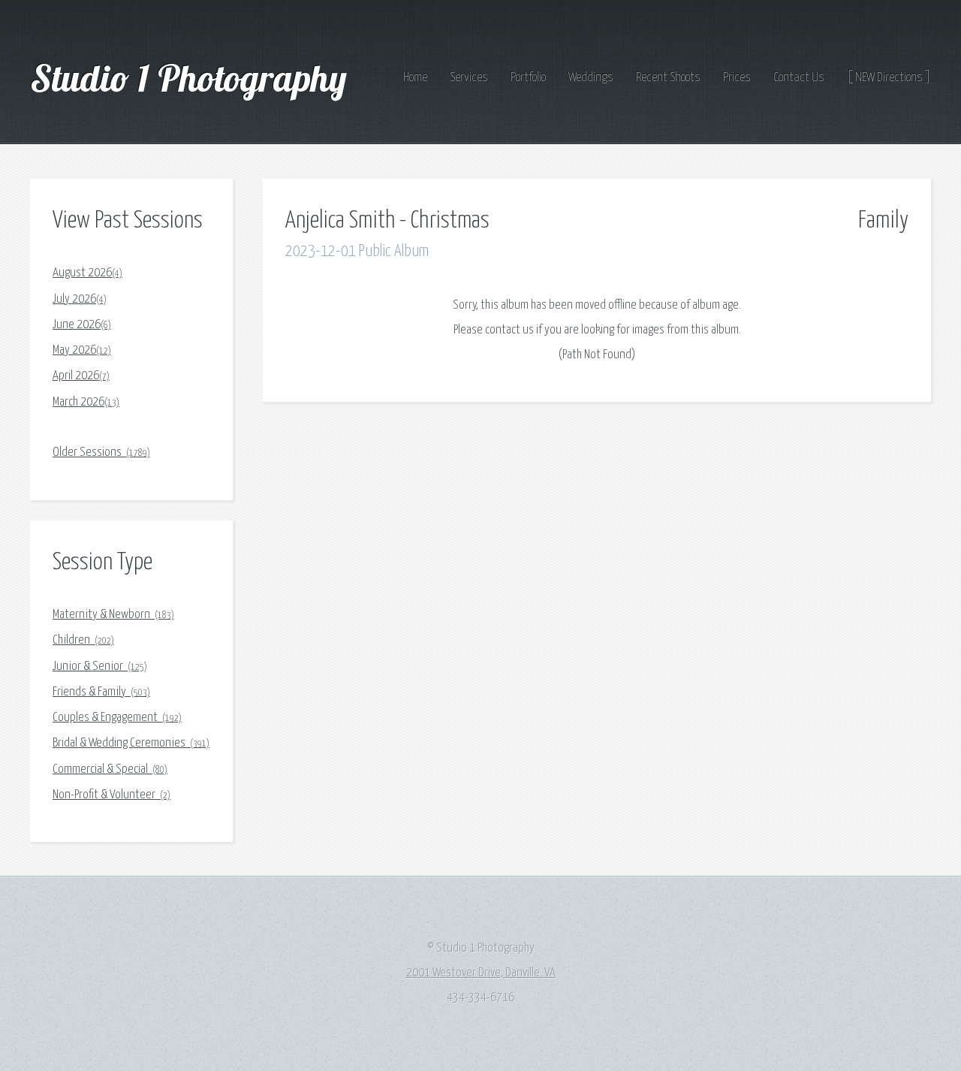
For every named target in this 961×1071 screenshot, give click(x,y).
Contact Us (798, 77)
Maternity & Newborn (113, 614)
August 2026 (87, 273)
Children (83, 640)
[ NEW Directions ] (889, 77)
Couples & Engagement (117, 717)
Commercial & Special (110, 769)
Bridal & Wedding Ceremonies (131, 743)
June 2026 (82, 324)
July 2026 (80, 299)
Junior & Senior (100, 666)
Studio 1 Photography (192, 77)
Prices (737, 77)
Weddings (590, 77)
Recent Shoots (668, 77)
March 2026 (86, 402)
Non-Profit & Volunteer (111, 795)
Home (415, 77)
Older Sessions (101, 452)
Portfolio (528, 77)
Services (469, 77)
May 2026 (82, 350)
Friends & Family (101, 692)
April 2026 (81, 376)
